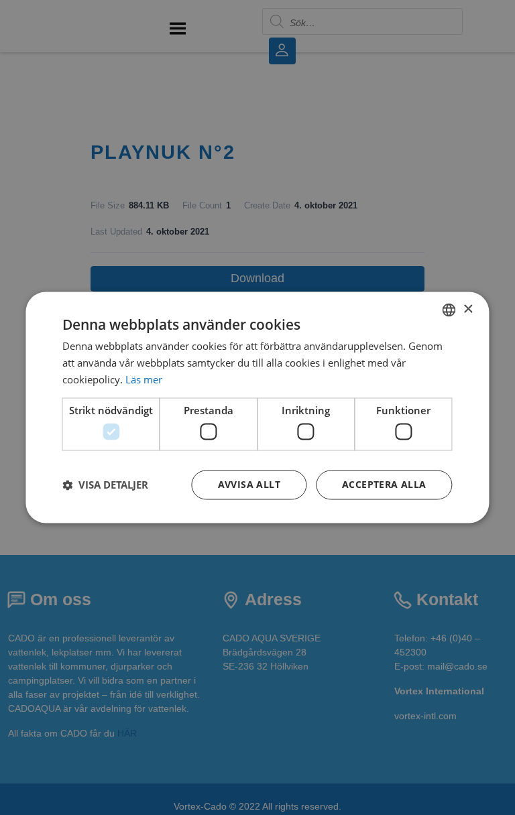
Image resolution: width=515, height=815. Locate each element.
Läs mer (143, 379)
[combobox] (449, 309)
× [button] (468, 309)
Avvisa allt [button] (249, 485)
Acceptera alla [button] (384, 485)
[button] (105, 485)
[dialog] (257, 407)
